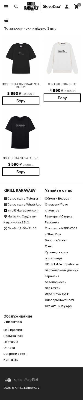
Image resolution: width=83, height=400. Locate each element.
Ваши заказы (13, 336)
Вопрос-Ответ (56, 240)
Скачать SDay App (58, 306)
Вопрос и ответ (15, 353)
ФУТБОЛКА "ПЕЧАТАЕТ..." (21, 157)
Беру (20, 101)
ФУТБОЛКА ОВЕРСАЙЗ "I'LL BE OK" (20, 85)
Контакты (10, 359)
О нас (49, 246)
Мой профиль (13, 330)
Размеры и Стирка (58, 216)
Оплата (9, 347)
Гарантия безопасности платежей (55, 282)
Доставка (10, 342)
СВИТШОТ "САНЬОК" (62, 83)
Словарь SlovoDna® (59, 300)
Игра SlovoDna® (57, 294)
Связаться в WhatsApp (25, 204)
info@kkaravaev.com (23, 210)
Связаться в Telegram (24, 198)
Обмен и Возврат (58, 198)
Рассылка (52, 222)
